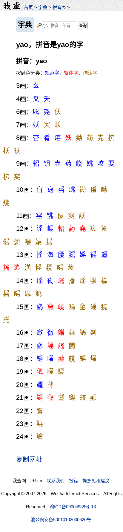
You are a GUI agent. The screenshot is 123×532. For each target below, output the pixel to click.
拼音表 (59, 7)
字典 (42, 7)
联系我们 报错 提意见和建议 (78, 480)
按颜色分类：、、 (56, 73)
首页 (28, 7)
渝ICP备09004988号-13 (73, 506)
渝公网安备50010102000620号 (61, 519)
